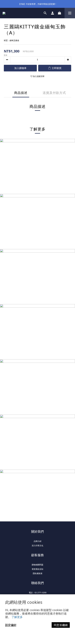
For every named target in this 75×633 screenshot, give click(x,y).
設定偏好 (10, 625)
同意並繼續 (61, 625)
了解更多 (17, 617)
